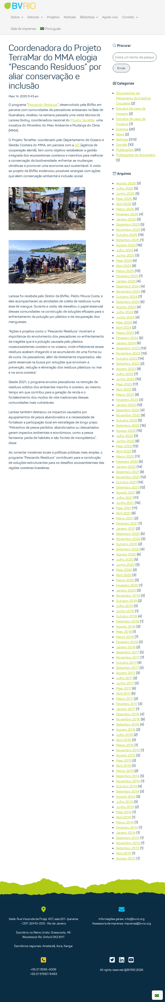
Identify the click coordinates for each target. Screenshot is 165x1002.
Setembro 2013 (127, 848)
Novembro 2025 (128, 229)
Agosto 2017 (125, 673)
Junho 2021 (125, 503)
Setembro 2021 (127, 487)
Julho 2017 (124, 678)
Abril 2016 (123, 740)
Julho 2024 (124, 312)
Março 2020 (125, 580)
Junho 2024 (125, 317)
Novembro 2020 (128, 539)
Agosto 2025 (126, 245)
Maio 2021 (123, 508)
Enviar (121, 68)
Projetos (53, 17)
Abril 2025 (123, 265)
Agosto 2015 (125, 755)
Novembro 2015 (128, 750)
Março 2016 (125, 745)
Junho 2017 (125, 683)
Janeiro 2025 (126, 281)
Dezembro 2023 (128, 348)
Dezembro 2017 (127, 652)
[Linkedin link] (121, 961)
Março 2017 (124, 698)
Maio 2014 (124, 812)
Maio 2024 (124, 322)
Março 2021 (125, 518)
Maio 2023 (124, 384)
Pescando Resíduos (42, 104)
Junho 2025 (125, 255)
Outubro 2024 (127, 296)
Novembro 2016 (128, 719)
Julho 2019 (124, 606)
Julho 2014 (124, 801)
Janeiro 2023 (126, 405)
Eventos (122, 129)
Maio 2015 (123, 760)
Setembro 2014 (127, 791)
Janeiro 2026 (126, 219)
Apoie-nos (110, 17)
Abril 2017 (123, 693)
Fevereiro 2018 (127, 642)
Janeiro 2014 (126, 832)
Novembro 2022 (128, 415)
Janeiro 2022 (126, 466)
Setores (34, 17)
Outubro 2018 (126, 616)
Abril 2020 (123, 575)
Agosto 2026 (126, 183)
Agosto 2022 (126, 430)
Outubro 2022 (126, 420)
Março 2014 (125, 822)
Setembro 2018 (127, 621)
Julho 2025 (124, 250)
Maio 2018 (124, 631)
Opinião (121, 144)
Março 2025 (125, 271)
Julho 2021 (124, 497)
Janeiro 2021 (125, 528)
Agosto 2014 (126, 796)
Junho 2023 (125, 379)
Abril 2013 (123, 853)
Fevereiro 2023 (127, 399)
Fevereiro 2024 (127, 338)
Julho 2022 (124, 436)
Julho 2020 (124, 559)
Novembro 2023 (128, 353)
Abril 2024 (123, 327)
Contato (128, 17)
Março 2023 (125, 394)
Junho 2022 (125, 441)
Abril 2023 (123, 389)
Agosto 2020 (126, 554)
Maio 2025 (124, 260)
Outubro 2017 (126, 662)
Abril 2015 (123, 765)
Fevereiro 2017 (127, 704)
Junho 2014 (125, 807)
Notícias (70, 17)
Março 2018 (125, 637)
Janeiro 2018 (126, 647)
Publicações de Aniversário (136, 155)
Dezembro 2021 (127, 472)
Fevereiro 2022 (127, 461)
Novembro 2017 (128, 657)
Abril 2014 (123, 817)
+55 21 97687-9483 (43, 974)
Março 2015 (125, 771)
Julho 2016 (124, 734)
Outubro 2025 (126, 235)
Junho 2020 (125, 564)
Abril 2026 (123, 204)
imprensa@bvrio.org (137, 923)
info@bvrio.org (135, 919)
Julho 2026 (124, 188)
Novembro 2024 (128, 291)
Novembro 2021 (128, 477)
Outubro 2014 (126, 786)
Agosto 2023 (126, 369)
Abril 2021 (123, 513)
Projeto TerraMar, (82, 120)
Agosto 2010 (126, 858)
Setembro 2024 (128, 302)
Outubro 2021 (126, 482)
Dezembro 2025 (128, 224)
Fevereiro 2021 (127, 523)
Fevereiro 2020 (127, 585)
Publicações (125, 150)
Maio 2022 (124, 446)
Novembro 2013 (128, 843)
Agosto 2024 (126, 307)
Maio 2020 (124, 570)
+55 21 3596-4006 (43, 969)
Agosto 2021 (125, 492)
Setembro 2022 (127, 425)
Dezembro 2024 (128, 286)
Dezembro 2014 (127, 776)
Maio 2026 (124, 198)
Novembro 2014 (128, 781)
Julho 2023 (124, 374)
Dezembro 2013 (127, 838)
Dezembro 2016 (127, 714)
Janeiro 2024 (126, 343)
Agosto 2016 (126, 729)
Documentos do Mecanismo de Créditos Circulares (133, 98)
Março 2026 (125, 209)
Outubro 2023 (127, 358)
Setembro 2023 (128, 363)
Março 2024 (125, 332)
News (120, 134)
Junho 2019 (125, 611)
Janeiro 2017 (125, 709)
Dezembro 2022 (128, 410)
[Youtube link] (131, 961)
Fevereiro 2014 (127, 827)
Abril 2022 (123, 451)
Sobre (15, 17)
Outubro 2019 (126, 600)
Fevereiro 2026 (127, 214)
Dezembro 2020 (128, 533)
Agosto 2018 (126, 626)
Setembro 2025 (127, 240)
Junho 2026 (125, 193)
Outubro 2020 (127, 544)
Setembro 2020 (128, 549)
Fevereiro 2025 (127, 276)
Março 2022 (125, 456)
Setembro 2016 (127, 724)
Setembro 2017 (127, 667)
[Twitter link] (112, 961)
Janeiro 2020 (126, 590)
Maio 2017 (123, 688)
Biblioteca (87, 17)
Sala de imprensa (23, 28)
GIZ (77, 145)
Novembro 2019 (128, 595)
